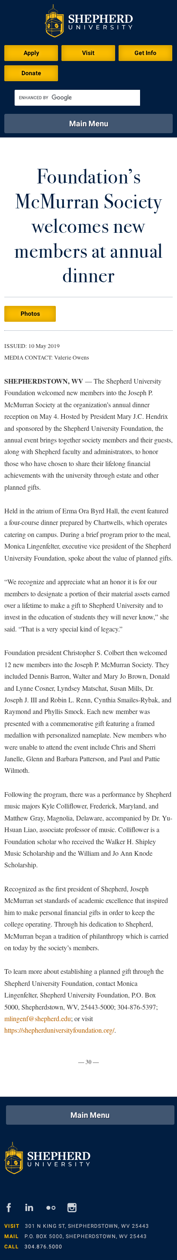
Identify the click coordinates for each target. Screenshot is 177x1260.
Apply (31, 52)
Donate (31, 73)
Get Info (145, 52)
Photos (30, 313)
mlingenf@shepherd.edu (37, 1018)
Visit (88, 52)
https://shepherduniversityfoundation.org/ (59, 1029)
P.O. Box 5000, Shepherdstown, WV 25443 (85, 1236)
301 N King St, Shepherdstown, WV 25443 (87, 1226)
